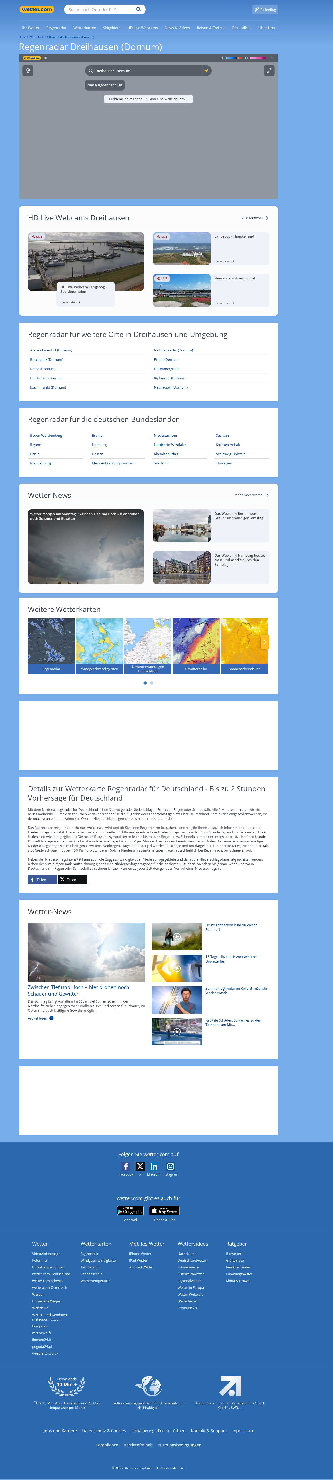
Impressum (242, 1430)
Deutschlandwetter (192, 1260)
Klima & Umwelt (238, 1280)
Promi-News (187, 1308)
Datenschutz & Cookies (104, 1430)
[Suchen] (137, 9)
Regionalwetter (189, 1280)
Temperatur (90, 1267)
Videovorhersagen (46, 1253)
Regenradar (90, 1253)
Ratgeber (236, 1243)
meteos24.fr (41, 1333)
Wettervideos (193, 1243)
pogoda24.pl (42, 1346)
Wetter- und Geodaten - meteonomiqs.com (50, 1316)
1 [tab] (145, 683)
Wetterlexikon (188, 1301)
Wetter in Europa (191, 1287)
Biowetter (233, 1253)
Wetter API (40, 1308)
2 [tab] (152, 683)
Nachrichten (187, 1253)
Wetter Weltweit (190, 1294)
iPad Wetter (138, 1260)
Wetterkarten (37, 37)
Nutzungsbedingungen (179, 1445)
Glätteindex (235, 1260)
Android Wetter (141, 1267)
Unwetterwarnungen (48, 1267)
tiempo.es (40, 1326)
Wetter (40, 1243)
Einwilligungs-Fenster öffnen (158, 1430)
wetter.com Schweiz (47, 1280)
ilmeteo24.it (41, 1339)
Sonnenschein (91, 1274)
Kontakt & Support (208, 1430)
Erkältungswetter (239, 1274)
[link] (31, 28)
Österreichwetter (191, 1274)
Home (23, 37)
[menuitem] (31, 27)
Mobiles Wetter (146, 1243)
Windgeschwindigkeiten (99, 1260)
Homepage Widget (46, 1301)
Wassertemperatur (95, 1280)
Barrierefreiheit (138, 1445)
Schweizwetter (189, 1267)
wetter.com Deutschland (51, 1274)
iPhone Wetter (140, 1253)
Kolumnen (40, 1260)
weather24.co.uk (45, 1353)
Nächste (265, 642)
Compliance (107, 1445)
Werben (38, 1294)
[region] (148, 126)
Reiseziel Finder (238, 1267)
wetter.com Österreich (49, 1287)
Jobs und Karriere (60, 1430)
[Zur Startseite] (37, 9)
